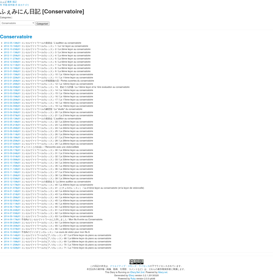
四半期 (11, 4)
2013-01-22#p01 (12, 77)
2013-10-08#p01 (12, 159)
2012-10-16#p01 (12, 45)
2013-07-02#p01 (12, 143)
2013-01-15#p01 (12, 74)
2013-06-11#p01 (12, 134)
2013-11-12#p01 (12, 168)
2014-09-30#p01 (12, 225)
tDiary (131, 275)
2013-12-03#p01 (12, 178)
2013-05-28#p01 (12, 127)
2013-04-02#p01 (12, 102)
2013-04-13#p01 (12, 109)
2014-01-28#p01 (12, 197)
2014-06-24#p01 (12, 209)
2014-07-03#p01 (12, 213)
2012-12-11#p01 (12, 64)
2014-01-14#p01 (12, 190)
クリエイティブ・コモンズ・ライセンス (130, 265)
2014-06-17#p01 (12, 206)
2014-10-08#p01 (12, 231)
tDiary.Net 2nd (137, 272)
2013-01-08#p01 (12, 71)
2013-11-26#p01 (12, 175)
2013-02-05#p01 (12, 86)
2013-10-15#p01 (12, 162)
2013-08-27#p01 (12, 146)
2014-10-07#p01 (12, 228)
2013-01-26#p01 (12, 80)
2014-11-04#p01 (12, 238)
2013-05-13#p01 (12, 118)
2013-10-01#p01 (12, 156)
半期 (5, 4)
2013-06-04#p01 (12, 131)
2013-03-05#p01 (12, 93)
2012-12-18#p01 (12, 68)
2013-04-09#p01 (12, 105)
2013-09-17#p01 (12, 150)
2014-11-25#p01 (12, 244)
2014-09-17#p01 (12, 219)
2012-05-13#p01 (12, 42)
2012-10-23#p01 (12, 49)
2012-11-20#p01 (12, 55)
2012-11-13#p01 (12, 52)
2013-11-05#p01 (12, 165)
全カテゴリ (23, 4)
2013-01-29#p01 (12, 83)
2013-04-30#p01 (12, 112)
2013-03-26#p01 (12, 99)
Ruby (133, 278)
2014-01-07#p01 (12, 187)
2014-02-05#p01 (12, 200)
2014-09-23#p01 (12, 222)
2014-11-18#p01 (12, 241)
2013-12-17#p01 (12, 184)
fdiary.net (162, 272)
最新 (9, 1)
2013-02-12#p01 (12, 90)
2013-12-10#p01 (12, 181)
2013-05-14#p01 (12, 121)
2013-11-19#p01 (12, 172)
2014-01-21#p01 (12, 194)
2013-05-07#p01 (12, 115)
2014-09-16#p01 (12, 216)
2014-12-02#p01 (12, 247)
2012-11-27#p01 (12, 58)
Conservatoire (16, 36)
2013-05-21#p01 (12, 124)
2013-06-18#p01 (12, 137)
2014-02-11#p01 (12, 203)
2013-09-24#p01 (12, 153)
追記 (14, 1)
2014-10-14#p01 (12, 235)
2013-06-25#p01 (12, 140)
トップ (3, 1)
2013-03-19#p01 (12, 96)
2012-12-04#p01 (12, 61)
